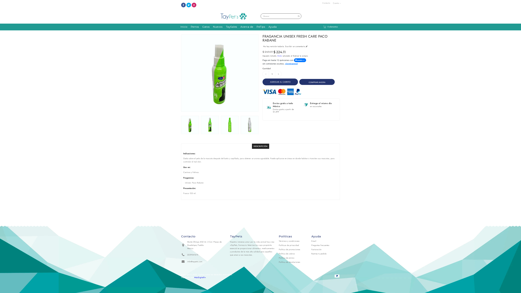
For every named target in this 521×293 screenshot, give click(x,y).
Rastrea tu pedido (319, 253)
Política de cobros (287, 253)
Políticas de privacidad (289, 245)
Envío (280, 56)
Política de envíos (286, 258)
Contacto (326, 3)
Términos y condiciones (289, 241)
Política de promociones (289, 249)
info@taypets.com (194, 261)
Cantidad (267, 68)
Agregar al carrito (280, 82)
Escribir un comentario (295, 46)
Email (313, 241)
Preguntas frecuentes (320, 245)
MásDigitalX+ (200, 277)
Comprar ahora (317, 82)
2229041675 (192, 254)
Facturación (316, 249)
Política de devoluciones (289, 262)
